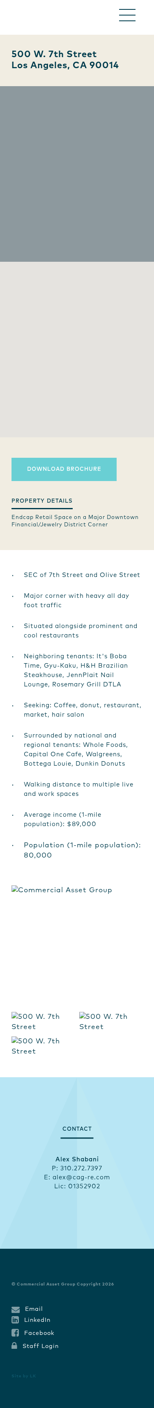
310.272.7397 (81, 1168)
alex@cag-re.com (81, 1177)
